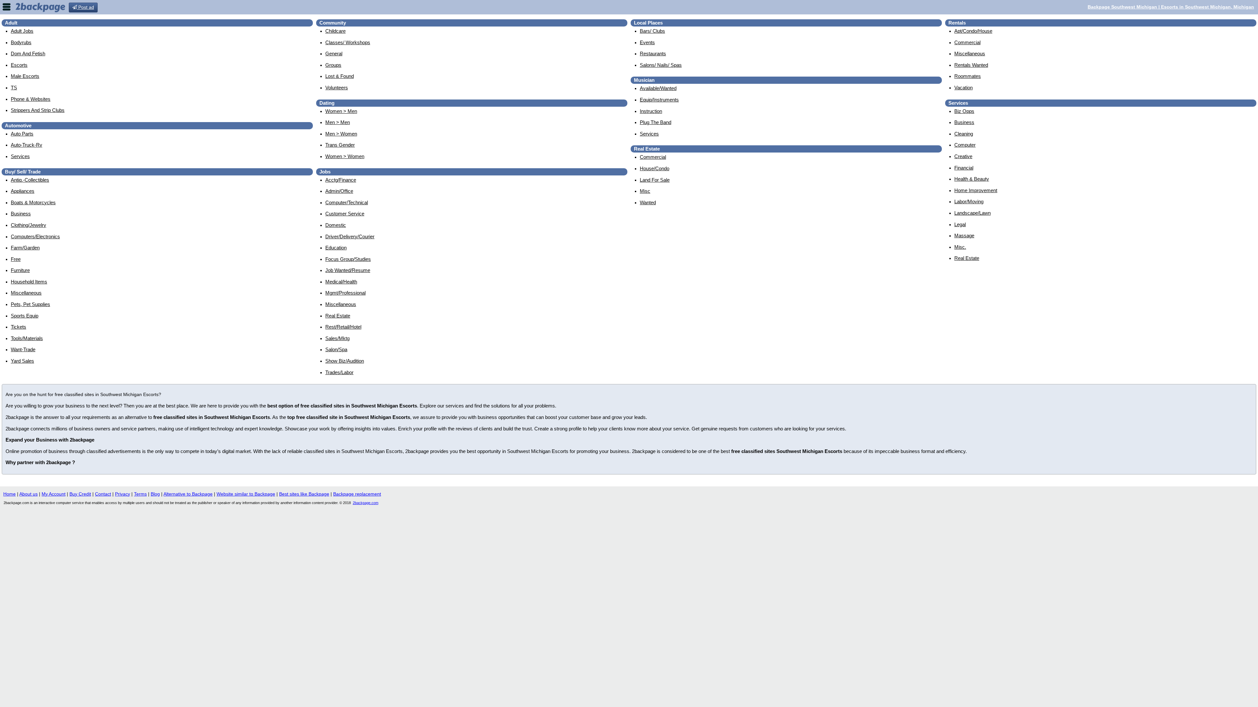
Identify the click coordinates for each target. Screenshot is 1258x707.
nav (6, 7)
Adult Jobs (22, 31)
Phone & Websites (30, 99)
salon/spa (336, 349)
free (16, 259)
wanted (648, 202)
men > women (341, 133)
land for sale (655, 180)
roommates (967, 76)
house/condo (654, 168)
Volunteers (336, 87)
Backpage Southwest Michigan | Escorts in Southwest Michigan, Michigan (1171, 6)
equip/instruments (659, 99)
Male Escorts (25, 76)
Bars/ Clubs (652, 31)
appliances (22, 191)
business (21, 213)
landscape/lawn (972, 213)
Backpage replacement (357, 494)
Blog (155, 494)
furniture (20, 270)
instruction (651, 111)
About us (28, 494)
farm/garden (25, 247)
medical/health (341, 281)
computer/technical (346, 202)
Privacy (122, 494)
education (336, 247)
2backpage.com (365, 503)
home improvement (975, 190)
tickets (18, 327)
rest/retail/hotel (343, 327)
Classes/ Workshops (347, 42)
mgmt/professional (345, 293)
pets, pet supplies (30, 304)
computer (965, 145)
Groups (333, 65)
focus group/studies (348, 259)
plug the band (655, 122)
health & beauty (971, 179)
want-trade (23, 349)
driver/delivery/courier (349, 236)
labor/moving (968, 201)
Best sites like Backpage (304, 494)
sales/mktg (337, 338)
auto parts (22, 133)
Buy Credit (80, 494)
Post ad (85, 7)
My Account (54, 494)
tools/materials (27, 338)
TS (14, 87)
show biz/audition (344, 361)
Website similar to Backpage (246, 494)
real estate (337, 315)
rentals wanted (971, 65)
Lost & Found (339, 76)
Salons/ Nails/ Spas (661, 65)
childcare (335, 31)
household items (29, 281)
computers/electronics (35, 236)
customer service (344, 213)
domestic (335, 225)
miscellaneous (26, 293)
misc (645, 191)
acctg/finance (340, 180)
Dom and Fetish (28, 53)
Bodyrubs (21, 42)
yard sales (22, 361)
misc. (960, 247)
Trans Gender (340, 145)
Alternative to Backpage (188, 494)
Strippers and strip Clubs (38, 110)
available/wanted (658, 88)
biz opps (964, 111)
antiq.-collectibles (30, 180)
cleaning (963, 133)
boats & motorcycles (33, 202)
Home (9, 494)
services (20, 156)
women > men (341, 111)
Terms (140, 494)
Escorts (19, 65)
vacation (963, 87)
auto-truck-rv (26, 145)
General (333, 53)
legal (960, 224)
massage (964, 235)
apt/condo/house (973, 31)
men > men (337, 122)
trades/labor (339, 372)
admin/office (339, 191)
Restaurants (653, 53)
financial (963, 168)
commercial (653, 157)
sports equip (24, 315)
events (647, 42)
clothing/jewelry (28, 225)
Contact (103, 494)
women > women (344, 156)
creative (963, 156)
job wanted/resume (347, 270)
